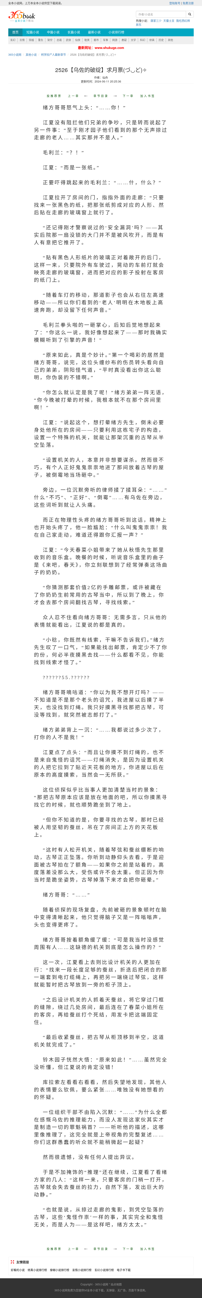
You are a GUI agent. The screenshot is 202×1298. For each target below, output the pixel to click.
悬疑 (124, 39)
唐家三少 (156, 20)
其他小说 (31, 54)
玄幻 (12, 39)
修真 (151, 39)
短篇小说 (32, 32)
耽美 (87, 39)
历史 (161, 39)
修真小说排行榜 (37, 1270)
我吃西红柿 (183, 20)
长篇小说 (73, 32)
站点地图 (116, 1284)
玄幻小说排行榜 (104, 1270)
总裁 (59, 39)
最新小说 (94, 32)
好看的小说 (18, 1270)
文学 (133, 39)
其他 (170, 39)
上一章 (73, 96)
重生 (40, 39)
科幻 (142, 39)
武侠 (68, 39)
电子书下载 (124, 1270)
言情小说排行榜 (82, 1270)
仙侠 (77, 39)
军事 (105, 39)
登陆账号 (174, 3)
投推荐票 (54, 96)
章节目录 (101, 96)
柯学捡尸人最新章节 (53, 54)
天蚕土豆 (168, 20)
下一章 (128, 96)
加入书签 (147, 96)
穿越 (31, 39)
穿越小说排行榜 (59, 1270)
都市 (96, 39)
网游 (114, 39)
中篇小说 (53, 32)
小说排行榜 (116, 32)
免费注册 (188, 3)
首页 (15, 32)
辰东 (138, 24)
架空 (49, 39)
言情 (22, 39)
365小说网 (14, 54)
